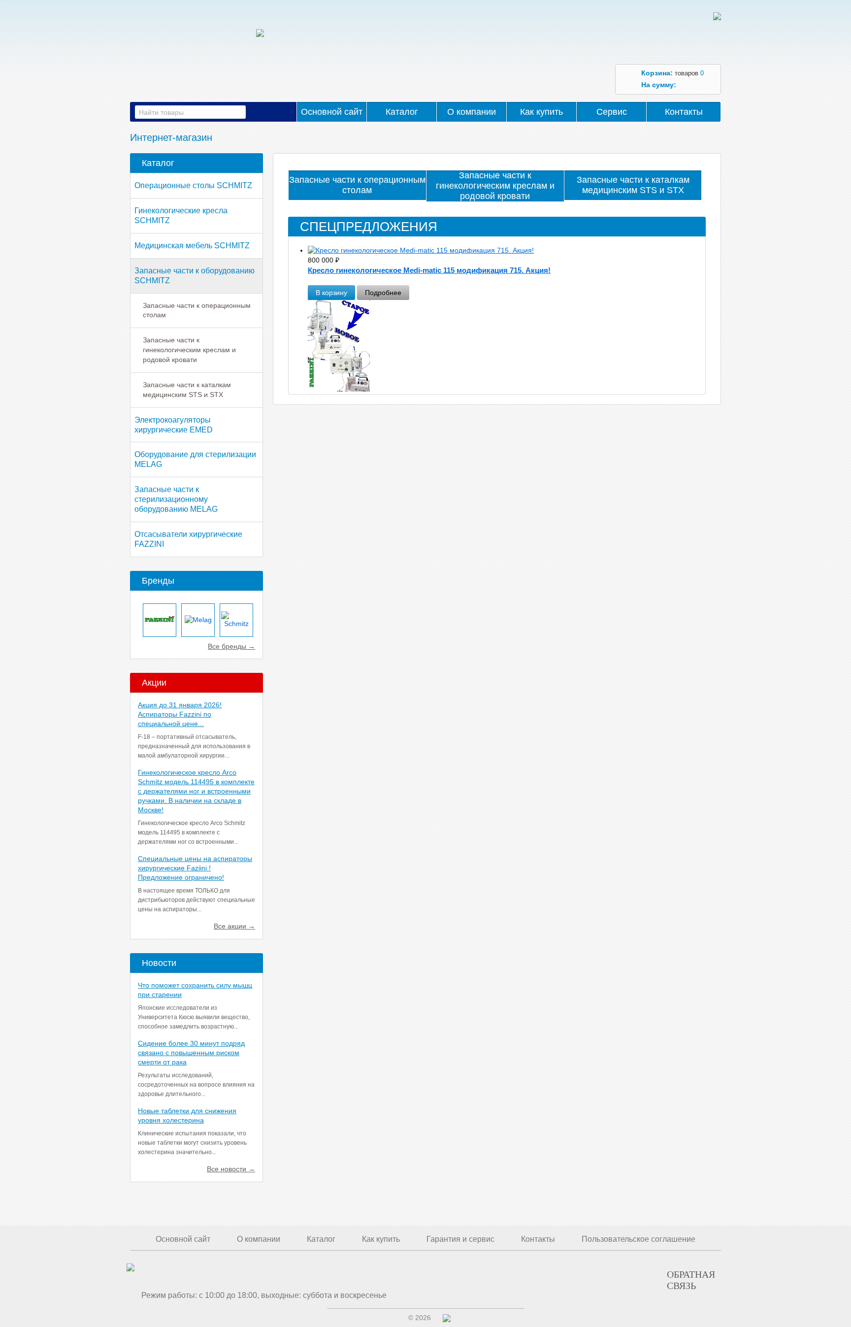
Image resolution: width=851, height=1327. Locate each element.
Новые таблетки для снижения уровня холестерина (187, 1115)
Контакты (684, 112)
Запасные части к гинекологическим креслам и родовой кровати (189, 350)
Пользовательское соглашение (638, 1239)
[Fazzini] (159, 620)
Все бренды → (231, 646)
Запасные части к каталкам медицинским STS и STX (187, 389)
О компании (471, 112)
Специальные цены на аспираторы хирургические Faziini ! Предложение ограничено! (195, 868)
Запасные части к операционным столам (197, 310)
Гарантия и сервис (460, 1239)
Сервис (611, 112)
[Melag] (198, 620)
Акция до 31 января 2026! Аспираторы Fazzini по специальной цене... (180, 714)
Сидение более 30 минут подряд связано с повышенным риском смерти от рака (191, 1052)
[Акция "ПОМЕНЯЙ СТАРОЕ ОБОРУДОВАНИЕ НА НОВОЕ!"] (506, 350)
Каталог (402, 112)
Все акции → (234, 926)
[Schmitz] (236, 620)
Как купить (541, 112)
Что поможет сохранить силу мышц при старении (195, 989)
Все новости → (231, 1169)
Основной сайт (331, 112)
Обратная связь (691, 1279)
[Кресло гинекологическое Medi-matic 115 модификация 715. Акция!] (506, 251)
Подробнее (383, 293)
